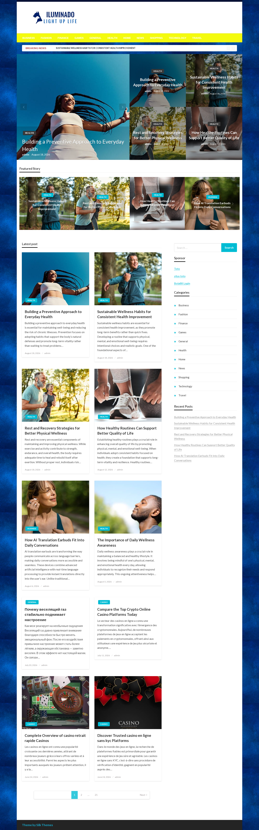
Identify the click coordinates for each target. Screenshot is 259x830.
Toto (177, 268)
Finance (63, 38)
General (95, 38)
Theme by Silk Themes (37, 825)
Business (28, 38)
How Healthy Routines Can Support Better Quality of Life (214, 135)
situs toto (180, 276)
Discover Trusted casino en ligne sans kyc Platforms (124, 738)
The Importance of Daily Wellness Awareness (126, 542)
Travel (197, 38)
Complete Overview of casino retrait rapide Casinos (55, 738)
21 (96, 794)
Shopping (156, 38)
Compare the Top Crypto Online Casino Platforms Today (123, 612)
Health (112, 38)
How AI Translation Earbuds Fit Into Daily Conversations (54, 542)
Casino (104, 602)
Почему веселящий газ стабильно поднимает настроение (45, 614)
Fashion (46, 38)
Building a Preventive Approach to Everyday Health (73, 145)
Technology (177, 38)
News (140, 38)
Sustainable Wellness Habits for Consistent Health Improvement (95, 48)
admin (26, 154)
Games (79, 38)
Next (142, 794)
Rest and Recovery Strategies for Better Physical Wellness (158, 135)
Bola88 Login (182, 283)
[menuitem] (28, 38)
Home (127, 38)
